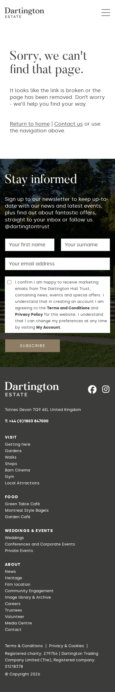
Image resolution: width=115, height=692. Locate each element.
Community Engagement (29, 590)
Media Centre (18, 623)
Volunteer (14, 616)
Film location (17, 584)
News (10, 571)
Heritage (13, 578)
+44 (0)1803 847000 (28, 421)
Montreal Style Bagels (27, 510)
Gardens (13, 450)
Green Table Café (22, 504)
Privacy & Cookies (66, 645)
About (13, 564)
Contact (13, 629)
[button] (106, 12)
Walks (11, 457)
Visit (11, 437)
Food (11, 497)
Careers (13, 603)
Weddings (14, 537)
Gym (9, 476)
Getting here (17, 444)
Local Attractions (22, 483)
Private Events (19, 550)
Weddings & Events (29, 530)
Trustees (13, 610)
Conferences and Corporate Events (40, 544)
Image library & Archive (28, 597)
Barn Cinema (17, 470)
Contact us (68, 124)
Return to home (30, 124)
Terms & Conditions (24, 645)
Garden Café (17, 516)
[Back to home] (24, 12)
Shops (11, 463)
